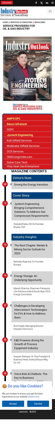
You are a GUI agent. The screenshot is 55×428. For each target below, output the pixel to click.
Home (5, 22)
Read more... (34, 396)
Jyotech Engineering (20, 135)
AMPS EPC (13, 118)
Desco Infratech (17, 124)
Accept (13, 403)
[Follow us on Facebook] (36, 3)
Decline (38, 403)
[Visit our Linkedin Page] (47, 3)
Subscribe (6, 3)
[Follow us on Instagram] (52, 3)
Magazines (40, 22)
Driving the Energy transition (31, 184)
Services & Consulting (21, 22)
